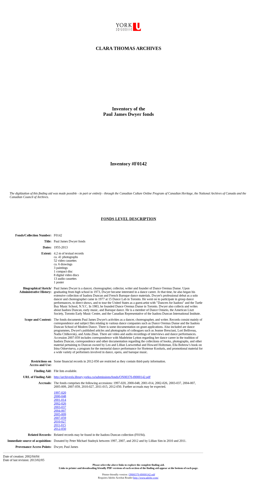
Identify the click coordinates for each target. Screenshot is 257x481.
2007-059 (60, 418)
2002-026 (60, 403)
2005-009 (60, 414)
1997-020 (60, 392)
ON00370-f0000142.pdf (142, 474)
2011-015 (60, 425)
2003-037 (60, 407)
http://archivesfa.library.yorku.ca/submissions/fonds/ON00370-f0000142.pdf (102, 377)
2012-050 (60, 428)
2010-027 (60, 421)
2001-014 (60, 400)
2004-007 (60, 410)
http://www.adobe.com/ (145, 477)
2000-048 (60, 396)
